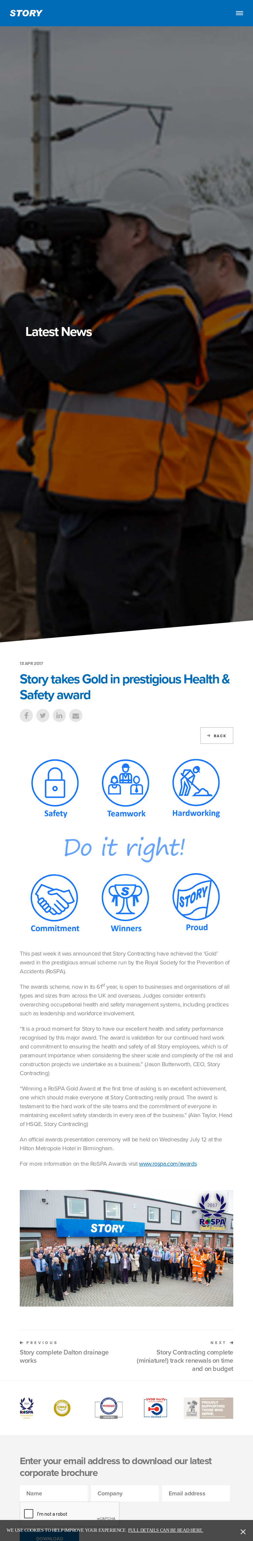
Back (220, 736)
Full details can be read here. (165, 1530)
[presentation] (70, 1514)
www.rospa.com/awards (168, 1163)
